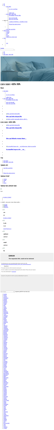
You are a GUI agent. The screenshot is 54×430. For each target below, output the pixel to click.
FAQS (7, 35)
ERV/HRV (8, 6)
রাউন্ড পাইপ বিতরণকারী (13, 18)
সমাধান (4, 38)
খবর (7, 34)
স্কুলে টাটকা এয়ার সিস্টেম (10, 29)
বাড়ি (4, 4)
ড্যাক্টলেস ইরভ (11, 13)
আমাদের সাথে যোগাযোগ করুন (11, 37)
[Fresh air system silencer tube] (13, 125)
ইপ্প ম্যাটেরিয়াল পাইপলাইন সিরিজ (15, 15)
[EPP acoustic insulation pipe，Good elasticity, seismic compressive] (21, 146)
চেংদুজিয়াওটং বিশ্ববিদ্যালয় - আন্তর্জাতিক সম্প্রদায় (18, 21)
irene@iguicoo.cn (7, 194)
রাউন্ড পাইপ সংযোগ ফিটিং (13, 19)
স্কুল (7, 43)
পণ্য (4, 5)
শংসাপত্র (7, 32)
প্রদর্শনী (7, 33)
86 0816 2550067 (7, 197)
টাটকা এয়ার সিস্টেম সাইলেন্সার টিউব (14, 116)
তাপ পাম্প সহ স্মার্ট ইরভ (13, 9)
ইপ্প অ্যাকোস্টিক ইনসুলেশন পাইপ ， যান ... (15, 149)
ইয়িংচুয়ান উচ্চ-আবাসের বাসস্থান (15, 24)
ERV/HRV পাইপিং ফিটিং (11, 14)
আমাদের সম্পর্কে (6, 30)
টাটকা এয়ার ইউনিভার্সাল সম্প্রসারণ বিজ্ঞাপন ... (16, 138)
